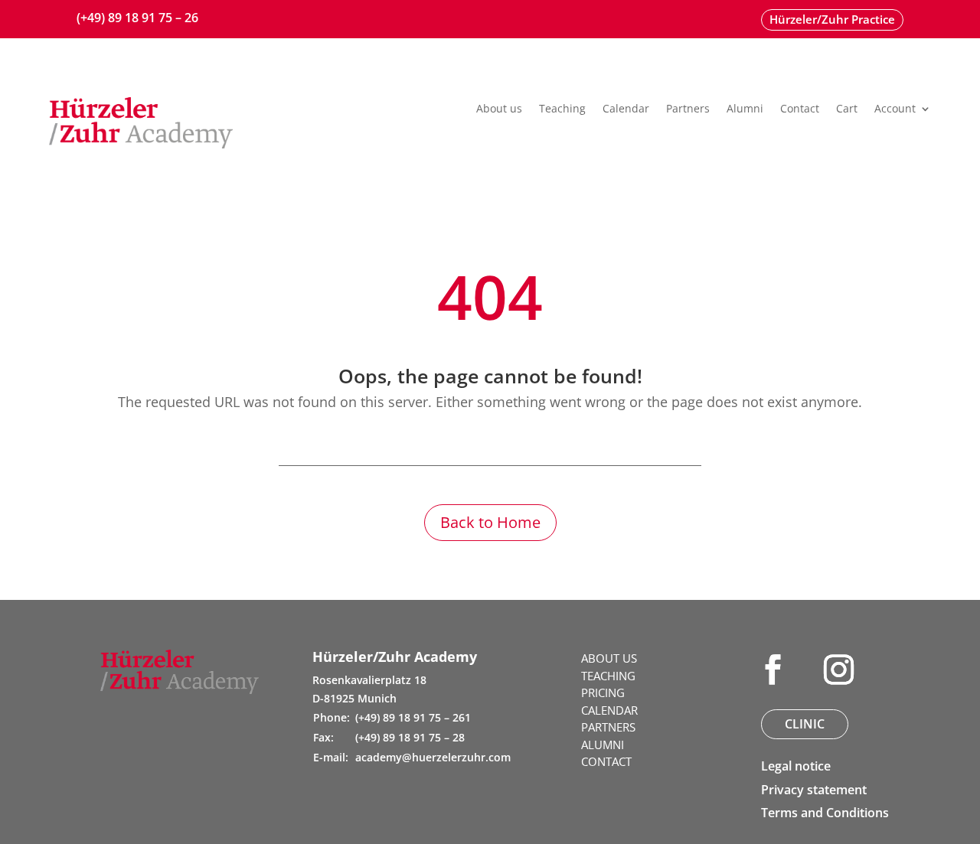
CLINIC (805, 723)
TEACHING (608, 675)
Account (895, 109)
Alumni (745, 109)
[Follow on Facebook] (773, 669)
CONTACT (606, 761)
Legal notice (796, 766)
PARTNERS (608, 727)
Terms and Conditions (825, 812)
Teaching (562, 109)
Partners (688, 109)
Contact (799, 109)
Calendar (626, 109)
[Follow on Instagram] (839, 669)
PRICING (603, 692)
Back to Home (490, 522)
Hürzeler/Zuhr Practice (832, 19)
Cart (847, 109)
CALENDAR (609, 710)
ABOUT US (609, 658)
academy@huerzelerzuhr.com (433, 757)
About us (499, 109)
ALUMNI (602, 744)
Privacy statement (814, 789)
